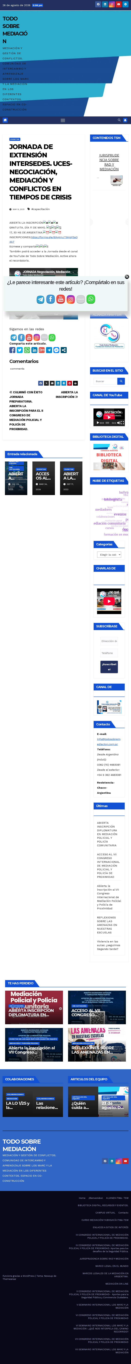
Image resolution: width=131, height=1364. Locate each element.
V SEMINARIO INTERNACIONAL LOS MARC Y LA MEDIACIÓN (102, 1306)
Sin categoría (14, 468)
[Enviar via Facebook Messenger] (56, 350)
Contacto (123, 1212)
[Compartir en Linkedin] (34, 350)
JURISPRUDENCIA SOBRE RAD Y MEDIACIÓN (104, 1258)
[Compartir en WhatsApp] (27, 350)
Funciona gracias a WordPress (19, 1276)
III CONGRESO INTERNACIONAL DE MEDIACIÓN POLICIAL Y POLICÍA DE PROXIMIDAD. (102, 1236)
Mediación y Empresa (109, 157)
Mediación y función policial (24, 1043)
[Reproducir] (98, 422)
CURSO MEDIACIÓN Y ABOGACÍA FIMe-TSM (105, 1220)
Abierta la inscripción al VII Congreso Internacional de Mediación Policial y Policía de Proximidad (109, 897)
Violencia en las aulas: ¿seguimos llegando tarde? (108, 945)
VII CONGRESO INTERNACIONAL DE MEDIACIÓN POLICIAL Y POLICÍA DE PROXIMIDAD (101, 1340)
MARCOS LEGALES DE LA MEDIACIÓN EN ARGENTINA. (105, 1275)
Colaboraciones (15, 1099)
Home (82, 1198)
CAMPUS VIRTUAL (105, 1212)
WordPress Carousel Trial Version (116, 171)
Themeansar (9, 1279)
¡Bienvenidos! (96, 1198)
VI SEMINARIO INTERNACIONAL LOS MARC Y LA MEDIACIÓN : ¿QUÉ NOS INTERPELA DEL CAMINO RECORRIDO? (101, 1328)
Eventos (14, 139)
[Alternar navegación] (63, 120)
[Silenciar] (118, 422)
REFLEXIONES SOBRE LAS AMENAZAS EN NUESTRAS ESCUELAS (107, 925)
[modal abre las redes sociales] (64, 350)
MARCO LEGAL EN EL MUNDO (111, 1266)
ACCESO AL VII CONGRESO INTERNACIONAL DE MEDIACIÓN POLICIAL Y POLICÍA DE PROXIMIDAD (108, 865)
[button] (119, 120)
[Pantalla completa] (122, 422)
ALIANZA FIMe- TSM (117, 1198)
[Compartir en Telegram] (49, 350)
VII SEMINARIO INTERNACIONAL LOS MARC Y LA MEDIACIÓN (101, 1351)
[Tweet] (20, 350)
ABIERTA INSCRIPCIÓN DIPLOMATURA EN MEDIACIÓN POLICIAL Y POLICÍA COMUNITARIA (107, 834)
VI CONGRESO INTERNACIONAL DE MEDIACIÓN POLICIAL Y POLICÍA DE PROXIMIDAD (102, 1317)
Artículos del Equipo (79, 1098)
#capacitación (40, 209)
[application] (109, 417)
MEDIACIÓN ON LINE (116, 1284)
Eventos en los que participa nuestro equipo (33, 1039)
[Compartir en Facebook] (12, 350)
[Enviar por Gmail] (42, 350)
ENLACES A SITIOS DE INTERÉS (110, 1227)
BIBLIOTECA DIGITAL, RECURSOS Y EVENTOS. (103, 1205)
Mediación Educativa (82, 1043)
